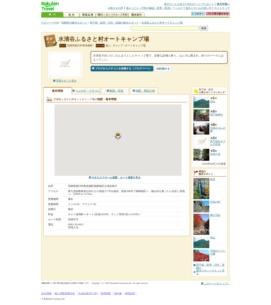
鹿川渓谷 (215, 215)
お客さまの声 (115, 8)
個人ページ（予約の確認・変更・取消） (149, 8)
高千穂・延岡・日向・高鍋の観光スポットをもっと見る (210, 269)
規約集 (118, 293)
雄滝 (212, 179)
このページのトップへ (217, 283)
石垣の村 (215, 201)
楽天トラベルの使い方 (198, 8)
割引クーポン (104, 15)
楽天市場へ (223, 4)
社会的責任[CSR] (88, 293)
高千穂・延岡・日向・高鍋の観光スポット (114, 22)
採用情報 (106, 293)
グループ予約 (120, 15)
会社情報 (46, 293)
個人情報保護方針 (65, 293)
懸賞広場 (88, 15)
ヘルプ (179, 8)
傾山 (212, 237)
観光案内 (136, 15)
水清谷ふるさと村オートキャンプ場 (162, 22)
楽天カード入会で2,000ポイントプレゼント (189, 4)
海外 (71, 15)
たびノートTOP (50, 22)
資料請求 (130, 293)
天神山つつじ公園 (218, 252)
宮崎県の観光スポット (74, 22)
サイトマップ (222, 8)
